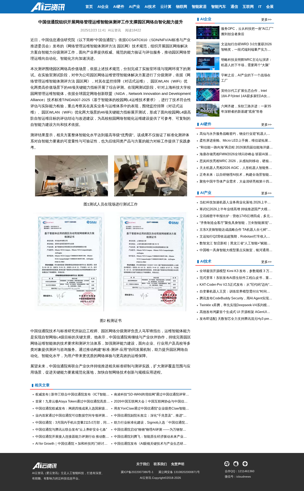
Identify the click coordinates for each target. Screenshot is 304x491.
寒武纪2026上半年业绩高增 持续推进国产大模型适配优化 (242, 209)
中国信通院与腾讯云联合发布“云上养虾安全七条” (71, 429)
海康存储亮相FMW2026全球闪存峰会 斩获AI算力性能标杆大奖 (246, 154)
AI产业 (134, 7)
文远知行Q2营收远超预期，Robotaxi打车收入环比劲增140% (244, 236)
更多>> (266, 19)
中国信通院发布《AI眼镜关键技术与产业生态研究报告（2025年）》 (164, 443)
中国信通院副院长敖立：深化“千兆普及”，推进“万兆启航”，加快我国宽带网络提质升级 (177, 415)
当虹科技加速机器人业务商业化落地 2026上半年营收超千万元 (245, 202)
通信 (234, 7)
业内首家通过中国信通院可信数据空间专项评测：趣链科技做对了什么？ (88, 415)
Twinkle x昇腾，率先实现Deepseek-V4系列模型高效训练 (241, 305)
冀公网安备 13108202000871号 (179, 472)
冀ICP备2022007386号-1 (137, 472)
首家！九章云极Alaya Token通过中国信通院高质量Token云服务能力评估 (88, 401)
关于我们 (143, 464)
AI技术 (150, 7)
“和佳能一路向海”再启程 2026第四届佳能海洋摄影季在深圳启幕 (246, 147)
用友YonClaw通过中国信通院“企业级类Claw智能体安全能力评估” (162, 408)
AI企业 (103, 7)
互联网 (248, 7)
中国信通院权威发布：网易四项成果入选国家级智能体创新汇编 (81, 408)
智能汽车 (218, 7)
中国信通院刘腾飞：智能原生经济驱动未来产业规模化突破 (157, 436)
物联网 (181, 7)
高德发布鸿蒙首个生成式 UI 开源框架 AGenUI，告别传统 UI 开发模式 (251, 312)
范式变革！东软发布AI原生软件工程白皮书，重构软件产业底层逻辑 (249, 278)
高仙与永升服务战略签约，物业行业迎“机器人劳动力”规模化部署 (247, 133)
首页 (89, 7)
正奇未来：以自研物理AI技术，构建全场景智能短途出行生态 (244, 174)
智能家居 (199, 7)
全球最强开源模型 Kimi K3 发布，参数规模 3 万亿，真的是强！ (246, 271)
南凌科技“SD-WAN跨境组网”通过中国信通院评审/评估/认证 (157, 394)
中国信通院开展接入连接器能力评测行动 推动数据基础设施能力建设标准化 (90, 436)
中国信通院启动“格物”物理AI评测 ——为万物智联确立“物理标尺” (161, 429)
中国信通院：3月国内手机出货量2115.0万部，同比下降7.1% (79, 422)
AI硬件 (118, 7)
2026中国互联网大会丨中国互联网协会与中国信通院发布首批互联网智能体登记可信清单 (179, 401)
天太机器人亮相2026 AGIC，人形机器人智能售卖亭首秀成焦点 (246, 168)
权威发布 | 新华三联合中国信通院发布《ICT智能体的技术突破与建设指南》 (90, 394)
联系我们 (160, 464)
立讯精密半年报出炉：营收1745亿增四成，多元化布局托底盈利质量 (250, 216)
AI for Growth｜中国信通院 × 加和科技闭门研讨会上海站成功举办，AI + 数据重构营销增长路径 (104, 443)
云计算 (165, 7)
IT (260, 7)
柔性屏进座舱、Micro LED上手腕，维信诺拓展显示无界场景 (244, 140)
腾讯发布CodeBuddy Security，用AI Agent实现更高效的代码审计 (247, 298)
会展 (270, 7)
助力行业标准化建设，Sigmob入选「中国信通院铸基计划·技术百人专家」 (168, 422)
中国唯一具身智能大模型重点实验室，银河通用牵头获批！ (243, 250)
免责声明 (177, 464)
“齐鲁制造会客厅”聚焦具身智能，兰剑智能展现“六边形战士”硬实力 (248, 223)
